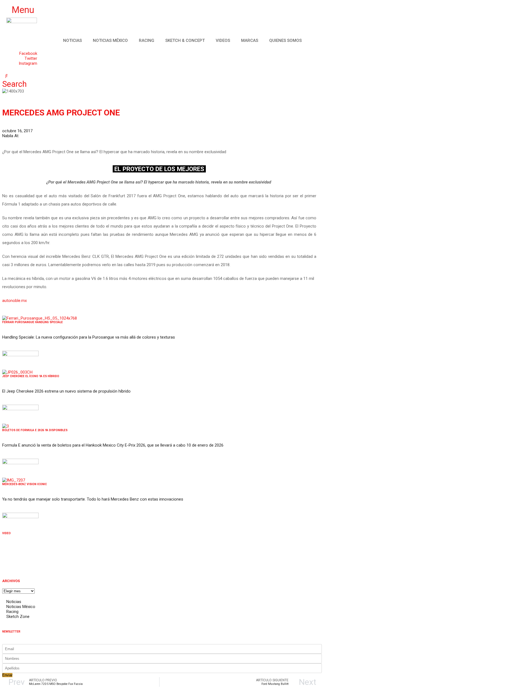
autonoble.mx (14, 300)
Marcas (249, 40)
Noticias (72, 40)
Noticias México (110, 40)
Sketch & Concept (185, 40)
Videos (223, 40)
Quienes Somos (285, 40)
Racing (146, 40)
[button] (19, 10)
